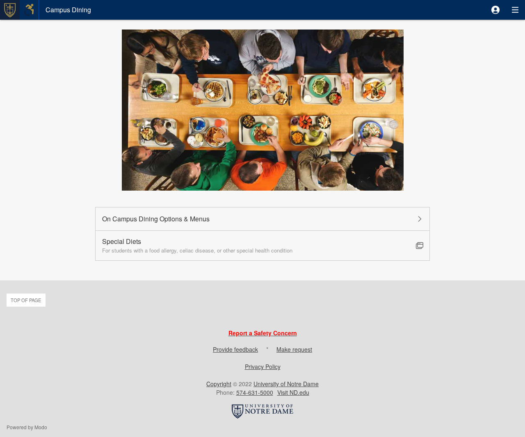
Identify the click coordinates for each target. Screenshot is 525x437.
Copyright (218, 384)
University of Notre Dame (286, 384)
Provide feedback (235, 349)
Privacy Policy (263, 366)
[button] (495, 10)
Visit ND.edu (293, 392)
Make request (294, 349)
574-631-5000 (254, 392)
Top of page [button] (26, 300)
